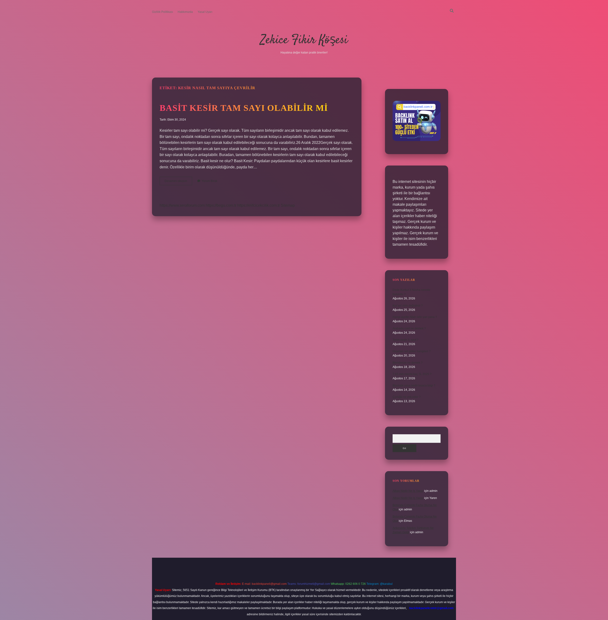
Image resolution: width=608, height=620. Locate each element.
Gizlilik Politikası (162, 12)
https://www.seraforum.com (182, 205)
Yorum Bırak (209, 181)
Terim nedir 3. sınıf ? (405, 340)
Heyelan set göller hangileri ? (412, 351)
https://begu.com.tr (221, 205)
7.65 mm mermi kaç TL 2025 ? (412, 374)
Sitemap (288, 205)
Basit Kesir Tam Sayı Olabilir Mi (244, 108)
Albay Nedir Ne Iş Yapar (408, 491)
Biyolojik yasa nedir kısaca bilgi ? (414, 385)
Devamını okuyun (178, 182)
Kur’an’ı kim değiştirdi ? (408, 305)
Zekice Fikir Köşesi (304, 40)
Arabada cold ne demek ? (409, 328)
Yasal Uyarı (205, 12)
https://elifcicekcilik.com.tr (258, 205)
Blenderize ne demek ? (408, 362)
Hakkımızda (185, 12)
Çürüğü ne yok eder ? (407, 397)
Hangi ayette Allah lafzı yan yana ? (415, 317)
